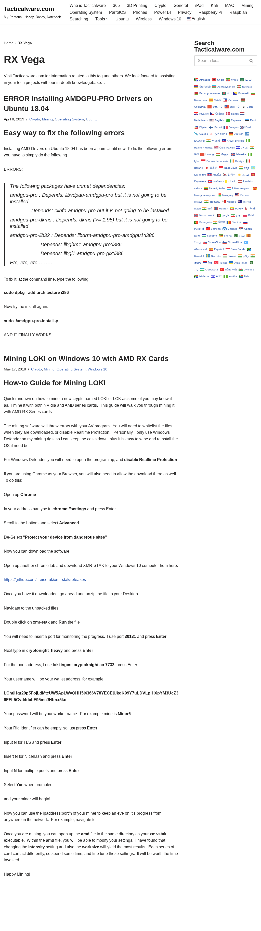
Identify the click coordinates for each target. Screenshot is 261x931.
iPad (199, 5)
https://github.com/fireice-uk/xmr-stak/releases (45, 579)
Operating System (86, 12)
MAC (229, 5)
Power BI (162, 12)
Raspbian (238, 12)
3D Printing (137, 5)
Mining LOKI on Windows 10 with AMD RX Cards (86, 359)
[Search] (251, 60)
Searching (79, 19)
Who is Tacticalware (88, 5)
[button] (107, 19)
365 (116, 5)
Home (9, 43)
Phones (140, 12)
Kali (214, 5)
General (181, 5)
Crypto (160, 5)
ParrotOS (117, 12)
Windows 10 (170, 19)
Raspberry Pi (210, 12)
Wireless (144, 19)
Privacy (184, 12)
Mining (247, 5)
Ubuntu (122, 19)
